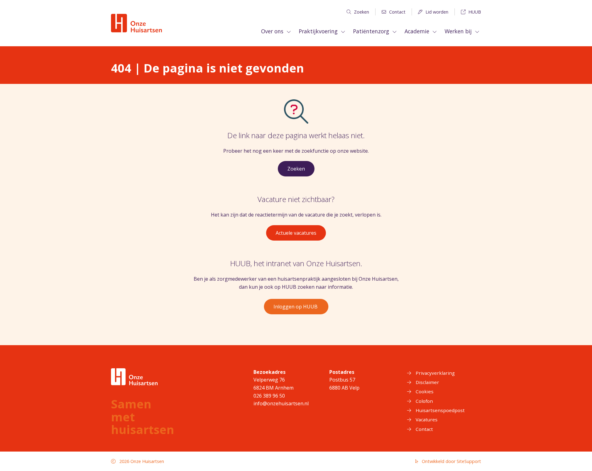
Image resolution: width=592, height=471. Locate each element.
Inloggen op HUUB (296, 306)
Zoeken (361, 12)
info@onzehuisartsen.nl (281, 403)
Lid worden (437, 12)
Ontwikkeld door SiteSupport (451, 461)
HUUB (474, 12)
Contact (397, 12)
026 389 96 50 (269, 395)
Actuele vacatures (296, 232)
